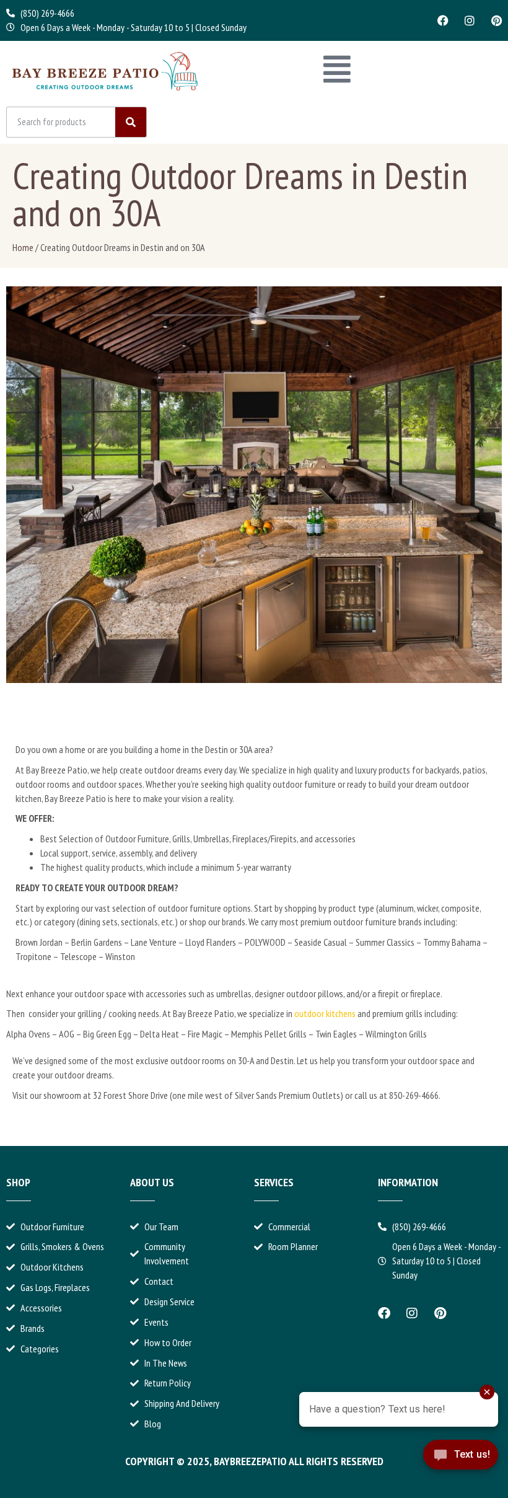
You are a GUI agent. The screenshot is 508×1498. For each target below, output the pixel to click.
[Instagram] (469, 20)
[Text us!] (460, 1465)
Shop (18, 1182)
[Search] (130, 122)
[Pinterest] (496, 20)
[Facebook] (443, 20)
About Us (152, 1182)
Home (22, 247)
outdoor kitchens (325, 1013)
